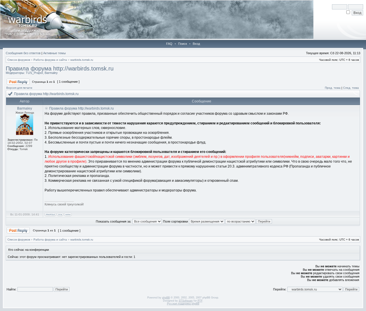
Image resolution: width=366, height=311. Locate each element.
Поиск (182, 43)
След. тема (351, 87)
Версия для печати (19, 87)
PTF (200, 300)
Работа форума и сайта (50, 59)
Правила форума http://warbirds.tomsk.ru (60, 68)
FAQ (169, 43)
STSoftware (186, 300)
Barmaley (51, 72)
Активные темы (54, 53)
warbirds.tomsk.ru (81, 59)
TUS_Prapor (34, 72)
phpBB (166, 297)
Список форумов (18, 59)
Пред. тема (333, 87)
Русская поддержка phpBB (183, 303)
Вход (196, 43)
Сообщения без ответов (23, 53)
